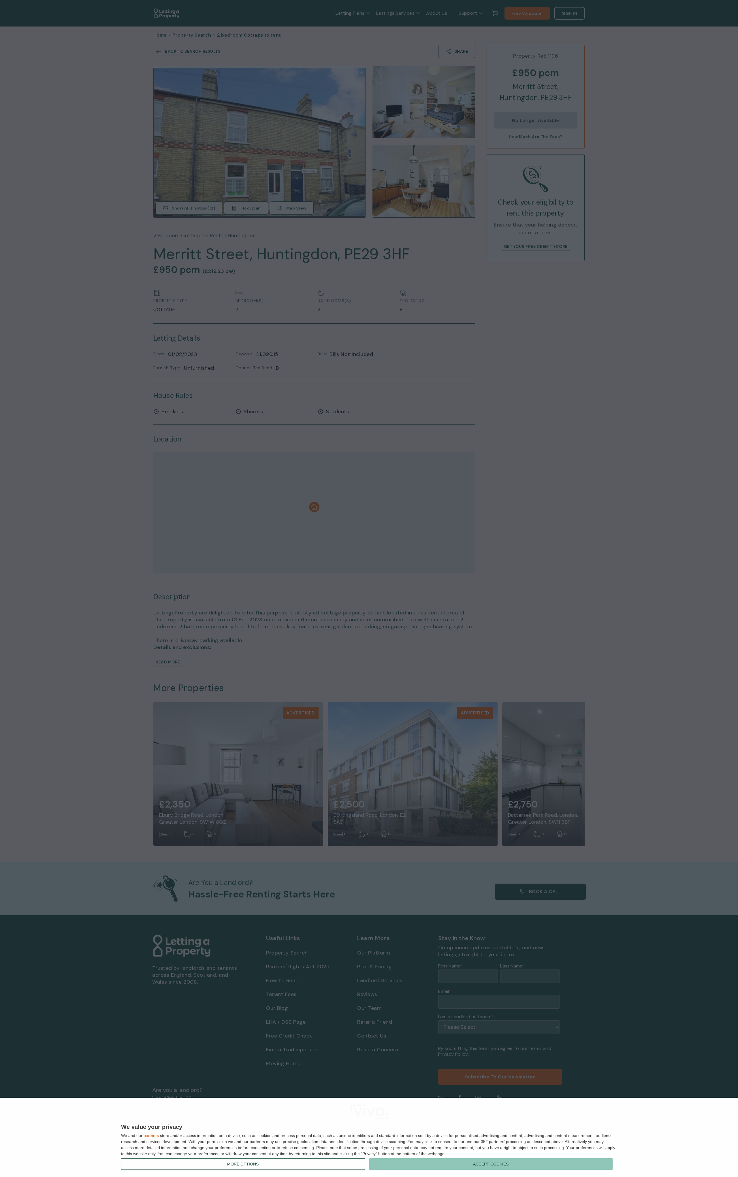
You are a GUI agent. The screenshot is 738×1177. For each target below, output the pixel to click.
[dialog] (369, 1137)
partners (151, 1135)
